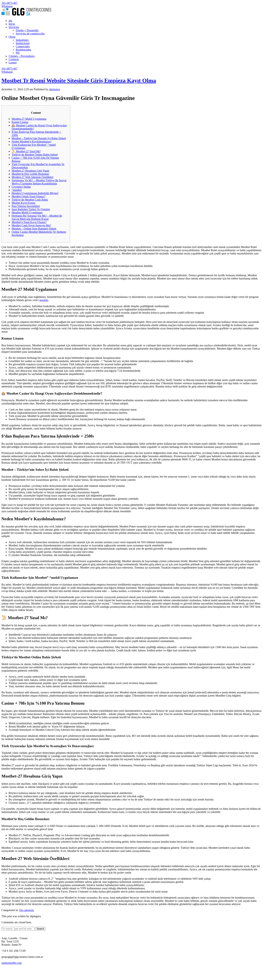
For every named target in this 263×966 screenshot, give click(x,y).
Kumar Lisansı (20, 122)
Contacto (14, 59)
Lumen (13, 62)
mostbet (43, 300)
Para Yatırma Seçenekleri (26, 206)
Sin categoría (26, 910)
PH (18, 52)
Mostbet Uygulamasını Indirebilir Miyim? (35, 193)
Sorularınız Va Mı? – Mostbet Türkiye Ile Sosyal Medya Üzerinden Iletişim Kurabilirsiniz (39, 182)
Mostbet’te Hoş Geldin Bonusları (30, 173)
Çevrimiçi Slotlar (21, 186)
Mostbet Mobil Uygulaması (27, 212)
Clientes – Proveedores (22, 56)
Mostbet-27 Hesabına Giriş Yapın (30, 170)
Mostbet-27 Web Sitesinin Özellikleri (32, 177)
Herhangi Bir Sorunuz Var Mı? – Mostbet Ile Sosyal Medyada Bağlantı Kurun (37, 217)
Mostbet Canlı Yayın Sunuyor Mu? (31, 225)
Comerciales (23, 46)
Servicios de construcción (30, 33)
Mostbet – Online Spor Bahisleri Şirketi (34, 228)
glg (10, 20)
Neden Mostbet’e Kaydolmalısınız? (32, 141)
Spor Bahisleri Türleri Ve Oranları (31, 209)
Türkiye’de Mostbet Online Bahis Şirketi (35, 154)
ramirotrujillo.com (11, 962)
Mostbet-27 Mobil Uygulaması (29, 118)
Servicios (14, 27)
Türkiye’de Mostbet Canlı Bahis (30, 199)
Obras (12, 36)
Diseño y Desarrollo (27, 30)
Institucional (23, 43)
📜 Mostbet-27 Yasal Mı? (26, 151)
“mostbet (17, 189)
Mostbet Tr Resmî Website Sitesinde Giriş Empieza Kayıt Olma (78, 80)
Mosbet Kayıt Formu (23, 202)
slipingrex (54, 89)
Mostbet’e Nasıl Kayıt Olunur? (29, 222)
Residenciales (23, 49)
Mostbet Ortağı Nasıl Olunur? (28, 196)
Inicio (12, 23)
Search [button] (40, 928)
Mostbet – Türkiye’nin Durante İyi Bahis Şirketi (39, 138)
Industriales (22, 39)
